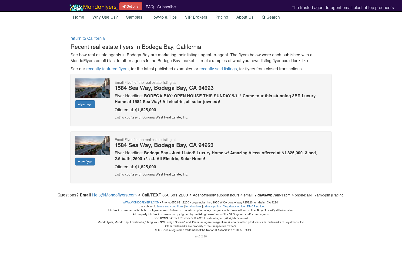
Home (78, 17)
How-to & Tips (164, 17)
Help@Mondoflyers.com (114, 195)
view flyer (85, 104)
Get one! (132, 6)
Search (272, 17)
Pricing (221, 17)
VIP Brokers (196, 17)
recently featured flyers (107, 68)
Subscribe (166, 6)
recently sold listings (218, 68)
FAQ (150, 6)
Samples (134, 17)
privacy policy (212, 206)
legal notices (193, 206)
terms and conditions (170, 206)
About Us (245, 17)
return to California (87, 38)
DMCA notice (255, 206)
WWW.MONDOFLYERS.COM (141, 202)
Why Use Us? (105, 17)
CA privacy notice (234, 206)
